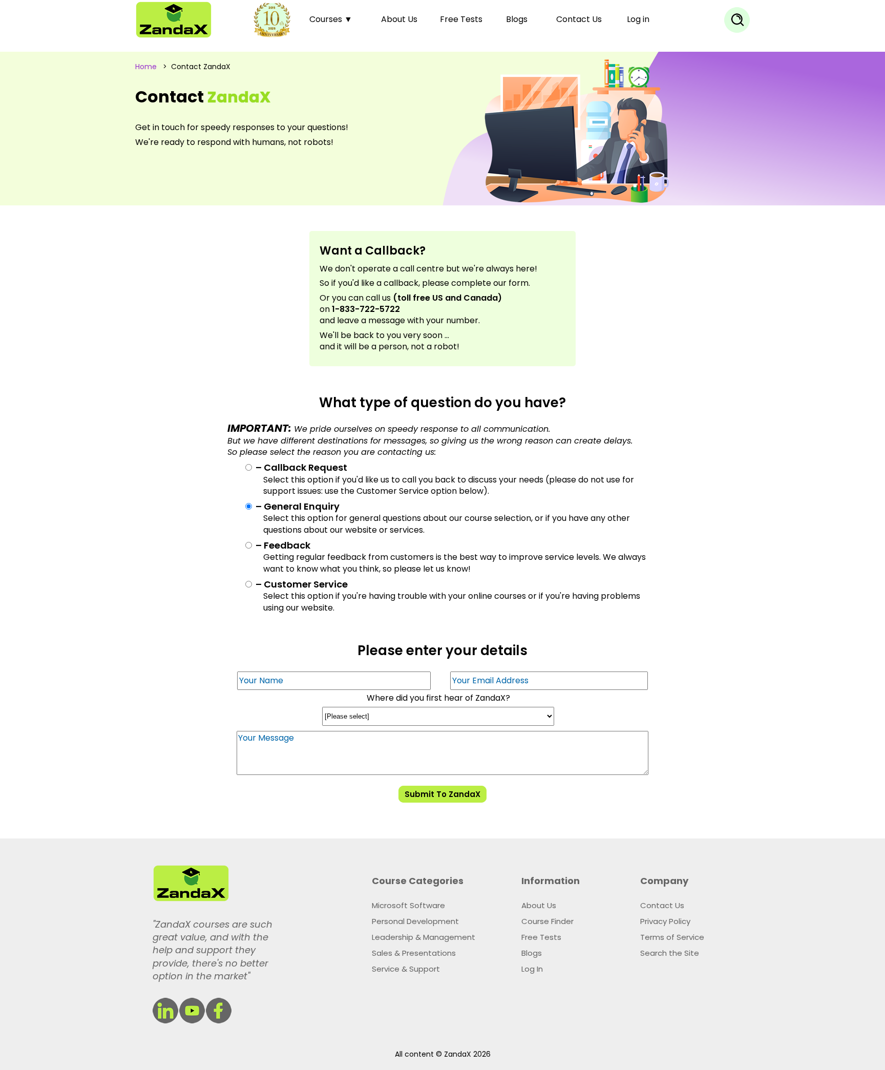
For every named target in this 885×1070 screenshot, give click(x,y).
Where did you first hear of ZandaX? (438, 698)
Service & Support (406, 968)
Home (146, 66)
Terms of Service (672, 937)
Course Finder (547, 921)
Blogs (517, 19)
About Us (399, 19)
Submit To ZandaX (442, 794)
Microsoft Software (408, 905)
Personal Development (415, 921)
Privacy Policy (665, 921)
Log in (638, 19)
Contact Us (579, 19)
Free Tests (461, 19)
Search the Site (669, 953)
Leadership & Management (423, 937)
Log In (532, 968)
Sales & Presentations (414, 953)
